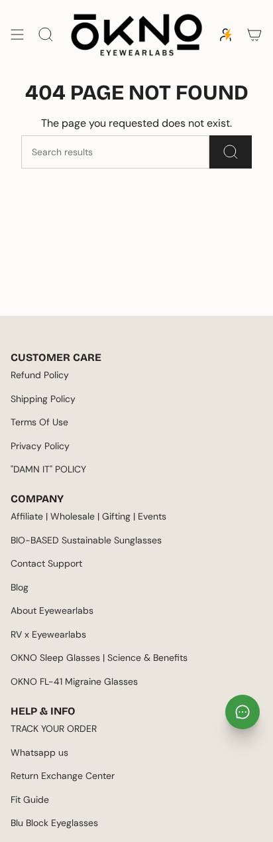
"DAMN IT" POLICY (48, 469)
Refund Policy (40, 375)
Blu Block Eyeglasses (54, 823)
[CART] (254, 35)
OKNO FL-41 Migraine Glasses (74, 681)
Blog (19, 587)
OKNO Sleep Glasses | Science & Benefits (99, 658)
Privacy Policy (40, 446)
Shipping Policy (43, 399)
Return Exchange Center (63, 776)
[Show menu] (17, 35)
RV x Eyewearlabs (48, 634)
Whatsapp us (39, 752)
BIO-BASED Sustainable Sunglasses (86, 540)
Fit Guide (30, 800)
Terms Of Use (39, 422)
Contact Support (46, 563)
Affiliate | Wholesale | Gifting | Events (88, 516)
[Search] (230, 152)
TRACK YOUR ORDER (54, 729)
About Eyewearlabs (52, 610)
